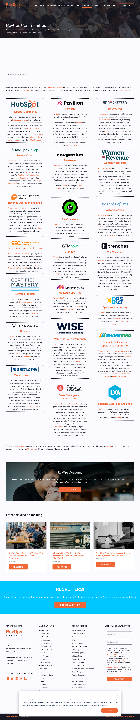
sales (38, 137)
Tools (42, 681)
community (12, 348)
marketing (32, 137)
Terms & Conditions (111, 716)
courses (79, 123)
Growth (74, 637)
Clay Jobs (43, 653)
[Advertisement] (70, 55)
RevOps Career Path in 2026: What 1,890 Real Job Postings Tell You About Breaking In (26, 555)
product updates (37, 134)
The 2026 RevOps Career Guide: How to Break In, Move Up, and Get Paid (113, 554)
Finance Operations (79, 684)
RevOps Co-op (25, 155)
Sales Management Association (70, 397)
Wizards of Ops (115, 210)
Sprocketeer (115, 108)
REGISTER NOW (70, 489)
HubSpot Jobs (45, 646)
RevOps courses (72, 145)
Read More (18, 567)
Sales (120, 374)
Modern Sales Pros (25, 375)
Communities (45, 688)
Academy (17, 353)
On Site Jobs (45, 640)
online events (36, 313)
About (98, 6)
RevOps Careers (12, 716)
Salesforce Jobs (46, 649)
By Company (45, 656)
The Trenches (115, 252)
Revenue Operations (55, 87)
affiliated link (31, 449)
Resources (87, 6)
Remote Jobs (45, 633)
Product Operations (79, 675)
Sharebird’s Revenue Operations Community (115, 344)
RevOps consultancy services (28, 175)
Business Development (80, 646)
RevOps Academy (71, 6)
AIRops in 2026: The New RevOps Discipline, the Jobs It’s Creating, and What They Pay (68, 555)
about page (111, 235)
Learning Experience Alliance (115, 403)
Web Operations (77, 678)
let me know (125, 90)
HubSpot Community (25, 111)
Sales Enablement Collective (25, 248)
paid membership (70, 309)
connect (121, 131)
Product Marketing (119, 376)
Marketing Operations (79, 653)
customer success (14, 140)
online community (32, 406)
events (27, 172)
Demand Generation (109, 374)
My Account (109, 6)
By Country (44, 659)
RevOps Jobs (44, 630)
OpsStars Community (114, 307)
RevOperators (70, 219)
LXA (99, 409)
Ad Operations (77, 656)
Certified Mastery (25, 293)
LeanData (117, 318)
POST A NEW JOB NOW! (70, 605)
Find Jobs (38, 6)
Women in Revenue (115, 162)
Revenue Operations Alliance (25, 202)
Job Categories (53, 6)
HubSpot (30, 128)
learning (118, 418)
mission (102, 227)
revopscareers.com (114, 654)
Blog (42, 678)
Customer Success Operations (83, 669)
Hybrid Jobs (44, 637)
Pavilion (70, 108)
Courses (43, 684)
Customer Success (78, 665)
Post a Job (127, 6)
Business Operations (79, 681)
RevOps (27, 90)
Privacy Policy (120, 661)
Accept (109, 710)
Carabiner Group (25, 178)
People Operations (78, 688)
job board (127, 356)
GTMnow (70, 251)
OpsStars (101, 313)
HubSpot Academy (35, 140)
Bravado (25, 331)
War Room (26, 356)
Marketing (75, 649)
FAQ (41, 672)
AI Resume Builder (47, 675)
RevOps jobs (19, 446)
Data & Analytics (78, 672)
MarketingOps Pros (70, 292)
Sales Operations (78, 643)
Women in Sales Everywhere (70, 339)
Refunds (131, 716)
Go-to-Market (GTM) (79, 633)
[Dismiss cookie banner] (117, 695)
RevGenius (70, 160)
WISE (57, 344)
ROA (39, 228)
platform (107, 131)
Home (8, 74)
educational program (25, 302)
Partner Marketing (78, 659)
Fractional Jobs (46, 643)
